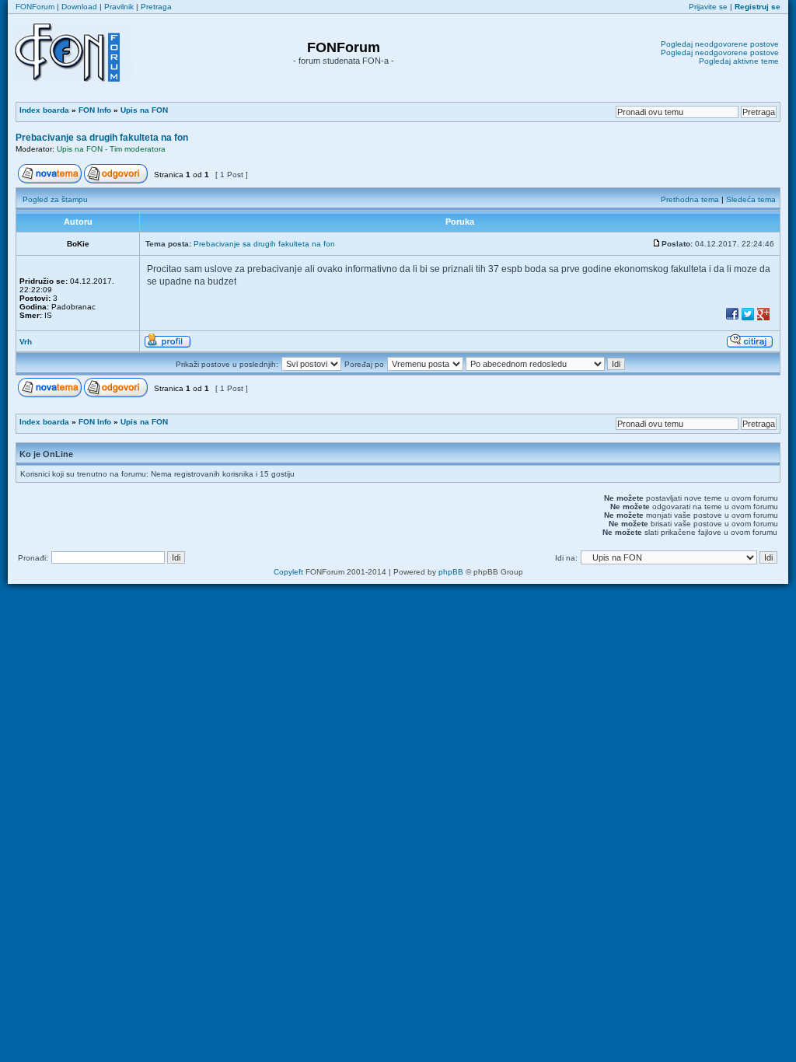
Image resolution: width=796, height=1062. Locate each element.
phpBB (450, 572)
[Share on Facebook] (732, 319)
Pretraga (156, 6)
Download (79, 6)
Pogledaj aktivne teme (739, 61)
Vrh (25, 341)
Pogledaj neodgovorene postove (720, 44)
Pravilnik (119, 6)
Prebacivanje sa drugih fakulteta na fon (102, 137)
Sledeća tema (751, 199)
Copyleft (288, 572)
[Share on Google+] (763, 319)
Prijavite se (708, 6)
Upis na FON (144, 110)
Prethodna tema (690, 199)
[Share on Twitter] (748, 319)
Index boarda (44, 110)
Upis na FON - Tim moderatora (111, 149)
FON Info (95, 110)
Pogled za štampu (55, 199)
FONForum (35, 6)
